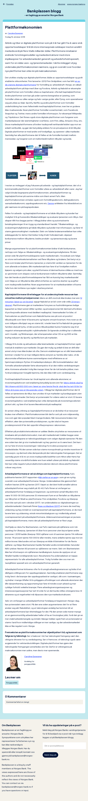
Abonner (61, 4)
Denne (51, 203)
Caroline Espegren (15, 33)
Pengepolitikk (11, 682)
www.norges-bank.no (76, 4)
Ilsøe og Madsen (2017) (49, 506)
